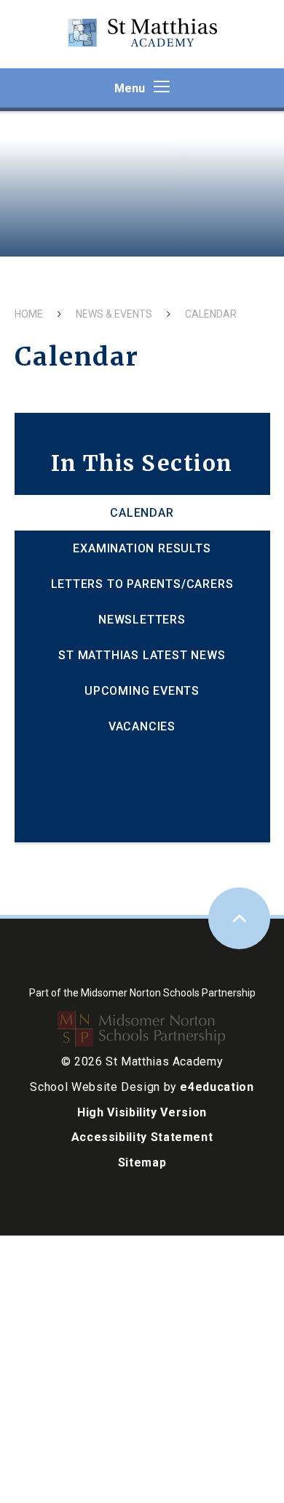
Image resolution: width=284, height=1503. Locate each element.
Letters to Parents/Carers (142, 584)
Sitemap (142, 1162)
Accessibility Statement (142, 1137)
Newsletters (142, 619)
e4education (216, 1087)
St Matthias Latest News (141, 655)
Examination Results (141, 548)
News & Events (114, 314)
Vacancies (142, 726)
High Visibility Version (142, 1112)
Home (29, 314)
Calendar (211, 314)
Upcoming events (142, 691)
